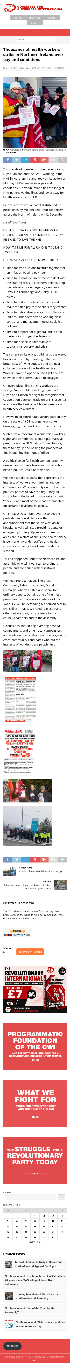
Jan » (39, 1241)
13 (17, 1226)
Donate (51, 17)
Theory (18, 17)
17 (53, 1226)
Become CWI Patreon (30, 951)
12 (8, 1226)
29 (35, 1237)
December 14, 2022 (15, 67)
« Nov (31, 1241)
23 (44, 1231)
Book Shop (35, 17)
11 (62, 1221)
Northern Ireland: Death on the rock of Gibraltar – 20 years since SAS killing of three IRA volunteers (35, 1280)
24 (53, 1231)
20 (17, 1231)
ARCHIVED (12, 1346)
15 (35, 1226)
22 (35, 1231)
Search (7, 1192)
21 (26, 1231)
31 (53, 1237)
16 (44, 1226)
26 (8, 1237)
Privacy (35, 22)
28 (26, 1237)
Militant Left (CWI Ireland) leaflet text (46, 67)
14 (26, 1226)
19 (8, 1231)
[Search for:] (35, 39)
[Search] (61, 1197)
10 (53, 1221)
